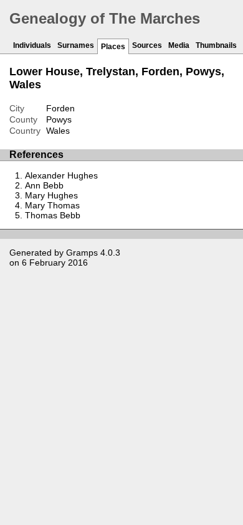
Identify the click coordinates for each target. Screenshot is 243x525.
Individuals (32, 45)
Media (178, 45)
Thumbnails (216, 45)
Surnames (75, 45)
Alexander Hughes (61, 175)
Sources (147, 45)
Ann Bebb (44, 185)
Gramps (82, 253)
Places (113, 46)
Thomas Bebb (52, 215)
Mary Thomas (52, 205)
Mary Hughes (51, 195)
